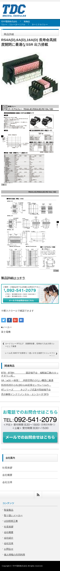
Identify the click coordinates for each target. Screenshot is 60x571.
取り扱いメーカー (13, 515)
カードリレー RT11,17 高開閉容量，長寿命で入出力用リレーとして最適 (30, 345)
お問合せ (8, 549)
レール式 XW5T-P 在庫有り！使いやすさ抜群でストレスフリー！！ (30, 354)
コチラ (20, 278)
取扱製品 (8, 510)
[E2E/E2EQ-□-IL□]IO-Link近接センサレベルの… (26, 385)
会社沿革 (7, 482)
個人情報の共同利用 (14, 554)
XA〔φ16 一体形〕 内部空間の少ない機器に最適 (27, 380)
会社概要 (7, 475)
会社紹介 (8, 538)
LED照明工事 (11, 521)
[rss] (38, 495)
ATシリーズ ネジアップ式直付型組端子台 (26, 389)
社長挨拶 (7, 467)
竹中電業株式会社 (19, 566)
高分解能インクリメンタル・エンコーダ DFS (24, 394)
